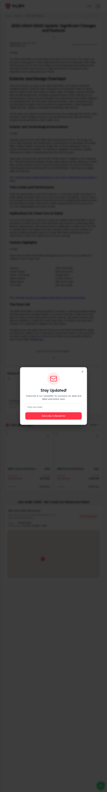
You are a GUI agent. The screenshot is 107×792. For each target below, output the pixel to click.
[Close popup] (82, 371)
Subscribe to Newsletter (53, 416)
